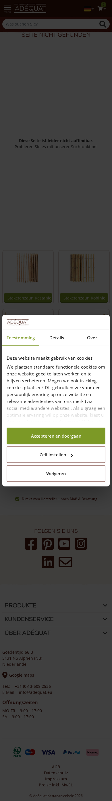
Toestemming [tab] (21, 337)
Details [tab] (56, 337)
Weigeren (56, 473)
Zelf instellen (53, 455)
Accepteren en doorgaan (56, 436)
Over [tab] (92, 337)
